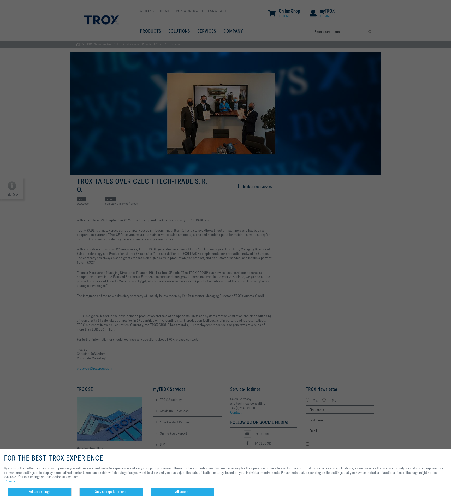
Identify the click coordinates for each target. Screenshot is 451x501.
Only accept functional (111, 492)
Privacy (10, 481)
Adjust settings (39, 492)
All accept (182, 492)
